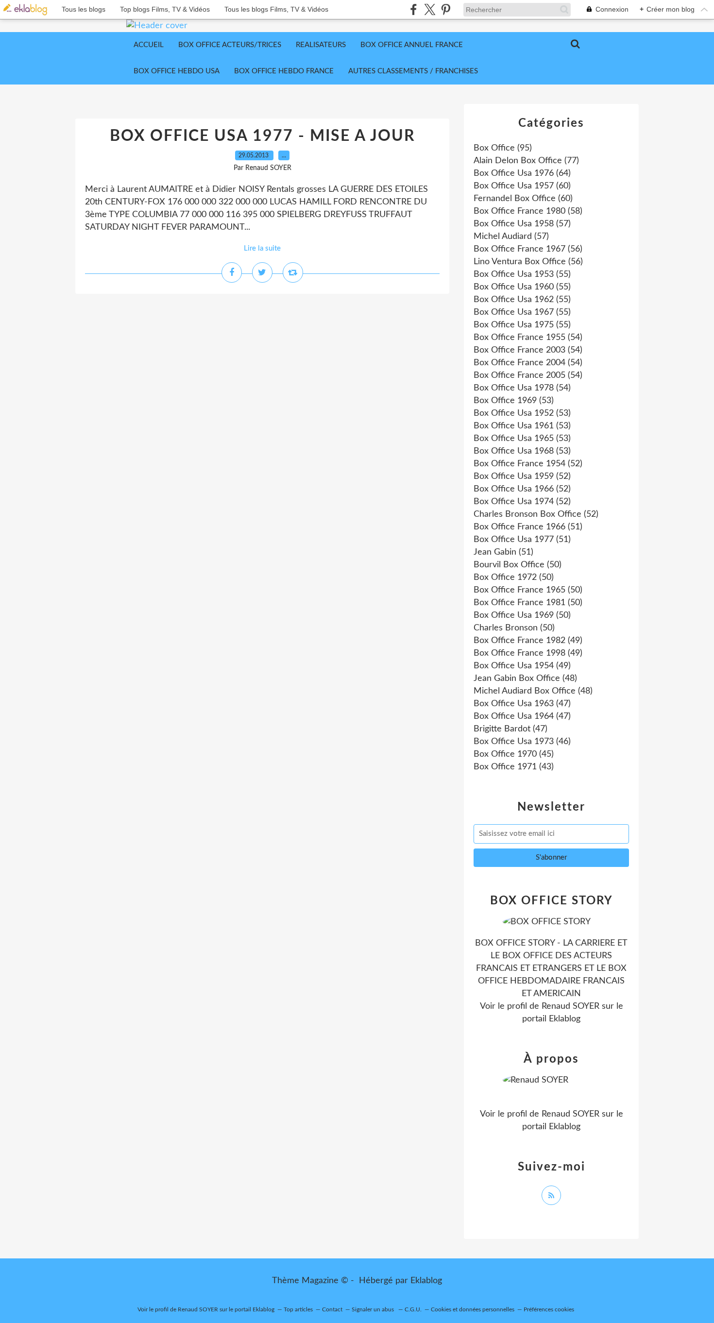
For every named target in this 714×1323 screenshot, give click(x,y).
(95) (503, 148)
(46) (522, 741)
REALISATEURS (321, 45)
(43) (514, 767)
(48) (525, 678)
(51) (528, 527)
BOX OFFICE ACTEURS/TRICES (229, 45)
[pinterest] (446, 9)
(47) (522, 703)
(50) (517, 564)
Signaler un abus (373, 1309)
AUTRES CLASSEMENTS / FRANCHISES (413, 71)
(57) (522, 224)
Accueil (149, 45)
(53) (514, 400)
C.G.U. (413, 1309)
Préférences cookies (549, 1309)
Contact (332, 1309)
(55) (522, 274)
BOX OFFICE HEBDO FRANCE (284, 71)
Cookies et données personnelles (472, 1309)
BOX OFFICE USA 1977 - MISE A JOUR (262, 136)
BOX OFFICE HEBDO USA (177, 71)
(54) (528, 337)
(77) (526, 160)
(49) (528, 640)
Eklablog (426, 1280)
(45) (514, 754)
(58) (528, 211)
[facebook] (414, 9)
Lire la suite (262, 248)
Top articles (298, 1309)
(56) (528, 249)
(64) (522, 173)
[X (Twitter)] (430, 9)
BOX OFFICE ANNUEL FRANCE (411, 45)
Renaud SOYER (570, 1006)
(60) (522, 186)
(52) (528, 463)
